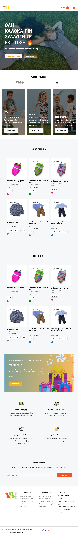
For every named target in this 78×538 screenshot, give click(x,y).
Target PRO (20, 532)
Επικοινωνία (43, 506)
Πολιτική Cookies (26, 504)
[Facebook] (40, 530)
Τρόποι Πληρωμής (45, 499)
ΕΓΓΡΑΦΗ (64, 475)
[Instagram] (43, 530)
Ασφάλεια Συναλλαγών (46, 504)
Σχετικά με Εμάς (25, 496)
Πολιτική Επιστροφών (46, 501)
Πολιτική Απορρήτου (27, 501)
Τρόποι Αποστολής (45, 496)
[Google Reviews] (48, 530)
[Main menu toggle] (74, 7)
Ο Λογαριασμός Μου (26, 499)
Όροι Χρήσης (24, 506)
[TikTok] (46, 530)
